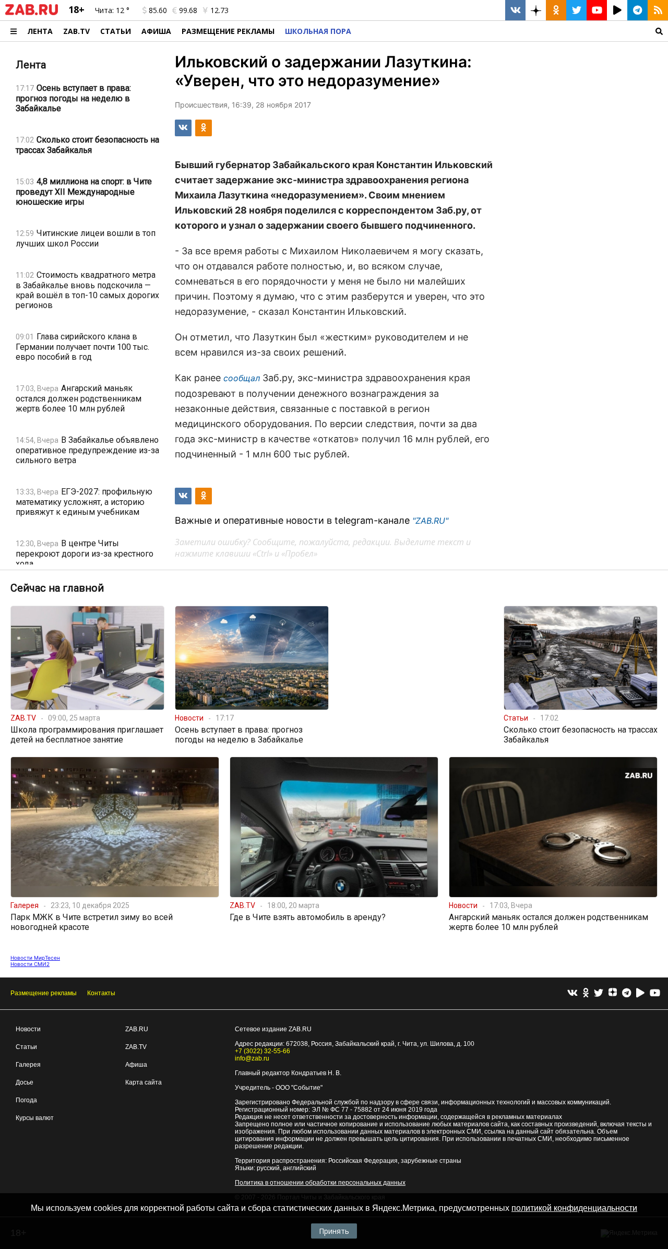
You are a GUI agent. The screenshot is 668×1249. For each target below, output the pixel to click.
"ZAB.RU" (430, 520)
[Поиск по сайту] (512, 31)
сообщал (241, 378)
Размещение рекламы (43, 993)
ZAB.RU (136, 1029)
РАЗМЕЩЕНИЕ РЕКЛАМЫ (228, 31)
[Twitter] (598, 993)
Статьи (115, 31)
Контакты (101, 993)
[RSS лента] (658, 10)
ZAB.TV (76, 31)
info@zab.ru (252, 1058)
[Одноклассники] (585, 993)
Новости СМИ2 (30, 964)
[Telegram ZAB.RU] (637, 10)
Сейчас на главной (57, 588)
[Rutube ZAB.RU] (617, 10)
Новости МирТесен (35, 958)
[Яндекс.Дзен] (612, 994)
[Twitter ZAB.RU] (576, 10)
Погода (26, 1100)
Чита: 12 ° (112, 10)
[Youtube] (655, 993)
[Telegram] (626, 993)
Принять (334, 1231)
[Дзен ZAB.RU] (536, 10)
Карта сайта (143, 1082)
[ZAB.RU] (31, 13)
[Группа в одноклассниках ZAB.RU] (556, 10)
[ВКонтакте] (572, 993)
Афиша (156, 31)
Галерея (28, 1064)
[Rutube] (640, 993)
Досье (24, 1082)
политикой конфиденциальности (574, 1208)
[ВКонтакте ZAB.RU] (515, 10)
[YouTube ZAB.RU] (597, 10)
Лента (40, 31)
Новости (28, 1029)
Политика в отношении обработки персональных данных (320, 1182)
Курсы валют (35, 1118)
